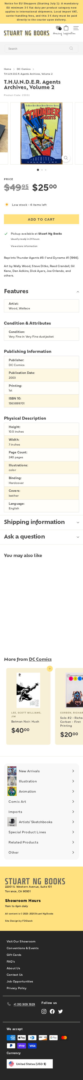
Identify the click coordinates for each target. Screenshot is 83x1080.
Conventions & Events (23, 948)
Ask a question (24, 537)
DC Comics (23, 69)
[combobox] (41, 48)
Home (7, 69)
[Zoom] (66, 158)
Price (8, 179)
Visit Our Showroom (21, 941)
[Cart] (66, 28)
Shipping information (34, 522)
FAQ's (11, 961)
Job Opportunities (20, 981)
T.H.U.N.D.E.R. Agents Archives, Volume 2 (28, 73)
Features (16, 292)
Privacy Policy (17, 988)
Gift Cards (14, 954)
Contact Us (15, 974)
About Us (13, 968)
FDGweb (27, 920)
